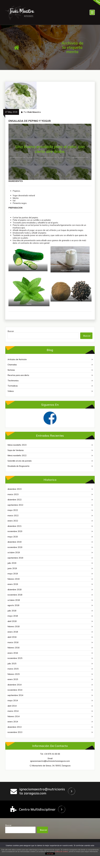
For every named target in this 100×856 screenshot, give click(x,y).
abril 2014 (12, 706)
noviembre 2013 (15, 732)
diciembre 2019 (14, 542)
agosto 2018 (13, 605)
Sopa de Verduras (16, 450)
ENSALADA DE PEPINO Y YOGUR (29, 120)
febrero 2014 (14, 716)
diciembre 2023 (14, 489)
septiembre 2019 (15, 558)
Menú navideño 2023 (17, 445)
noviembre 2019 (15, 547)
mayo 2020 (13, 536)
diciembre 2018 (14, 589)
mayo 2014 (13, 700)
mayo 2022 (13, 510)
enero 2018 (13, 632)
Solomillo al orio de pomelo (20, 461)
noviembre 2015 (15, 658)
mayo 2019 (13, 573)
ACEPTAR (50, 853)
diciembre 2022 (14, 499)
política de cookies (61, 851)
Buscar (11, 331)
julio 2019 (12, 563)
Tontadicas (13, 386)
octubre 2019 (14, 552)
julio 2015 (12, 663)
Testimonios (13, 380)
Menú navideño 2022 (17, 455)
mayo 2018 (13, 616)
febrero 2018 (14, 626)
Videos (11, 391)
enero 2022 (13, 520)
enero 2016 (13, 653)
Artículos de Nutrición (17, 359)
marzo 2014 (13, 711)
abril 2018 (12, 621)
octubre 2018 (14, 600)
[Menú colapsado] (92, 12)
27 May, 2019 (11, 112)
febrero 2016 (14, 647)
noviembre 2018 (15, 595)
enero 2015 (13, 679)
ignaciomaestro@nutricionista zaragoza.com (42, 791)
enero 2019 (13, 584)
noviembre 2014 (15, 690)
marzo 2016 (13, 642)
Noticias (11, 370)
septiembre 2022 (15, 505)
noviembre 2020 (15, 531)
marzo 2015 (13, 669)
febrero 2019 (14, 579)
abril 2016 (12, 637)
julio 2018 (12, 610)
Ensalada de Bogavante (18, 466)
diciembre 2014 (14, 684)
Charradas (12, 364)
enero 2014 (13, 721)
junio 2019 (12, 568)
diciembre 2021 (14, 526)
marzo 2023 (13, 494)
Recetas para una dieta (18, 375)
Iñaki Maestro (34, 112)
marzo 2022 (13, 515)
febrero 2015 (14, 674)
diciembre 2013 (14, 727)
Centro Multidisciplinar (37, 809)
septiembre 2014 (15, 695)
